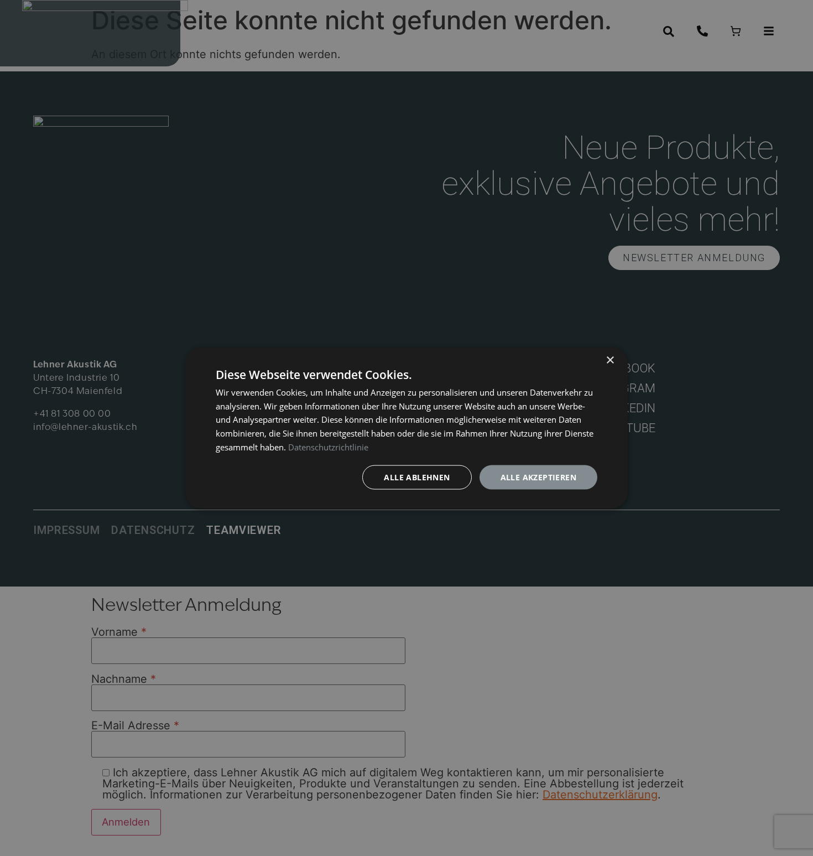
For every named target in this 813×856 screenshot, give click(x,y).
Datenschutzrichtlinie (328, 446)
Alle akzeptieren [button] (538, 476)
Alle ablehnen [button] (417, 476)
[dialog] (406, 428)
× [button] (610, 360)
